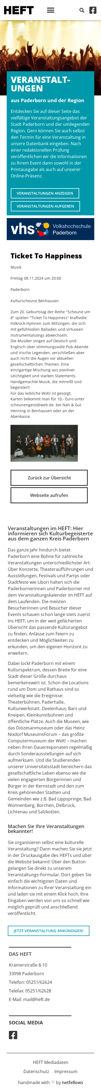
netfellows (72, 1082)
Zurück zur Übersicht (49, 478)
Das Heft (20, 954)
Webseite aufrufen (49, 495)
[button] (50, 10)
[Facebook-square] (93, 10)
